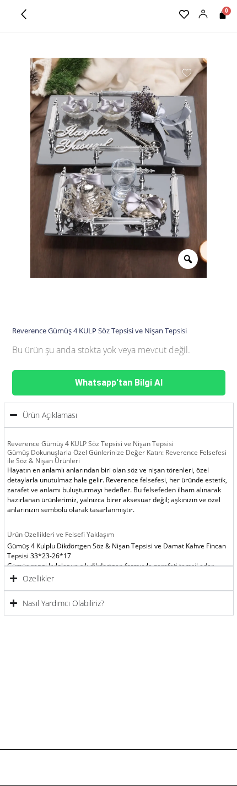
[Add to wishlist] (186, 72)
